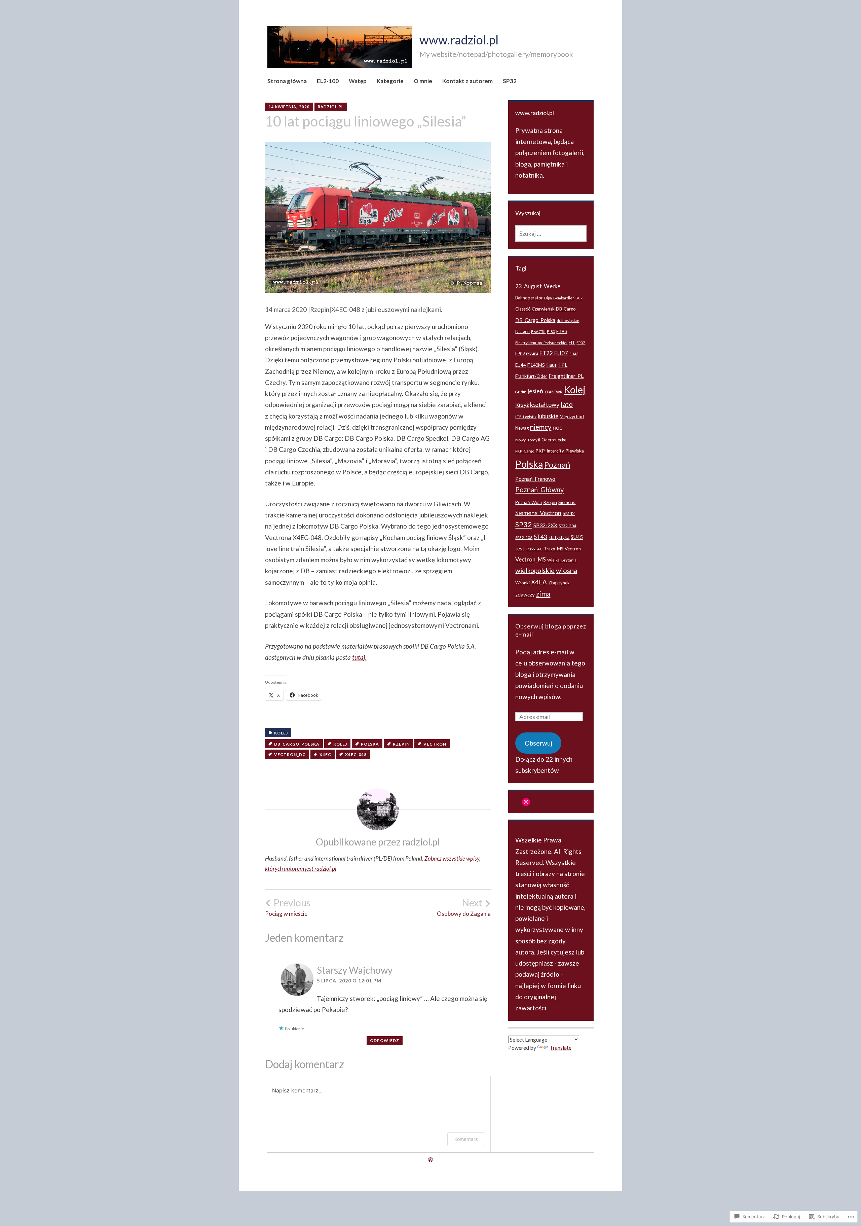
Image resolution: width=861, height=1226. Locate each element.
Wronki (522, 582)
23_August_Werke (537, 286)
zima (543, 593)
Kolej (281, 732)
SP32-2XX (545, 525)
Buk (579, 298)
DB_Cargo (566, 309)
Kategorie (390, 80)
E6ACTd (538, 331)
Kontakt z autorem (467, 80)
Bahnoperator (529, 297)
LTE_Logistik (525, 416)
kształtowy (544, 404)
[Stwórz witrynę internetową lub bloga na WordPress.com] (430, 1159)
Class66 (522, 309)
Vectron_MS (530, 559)
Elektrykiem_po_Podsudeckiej (541, 342)
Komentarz (466, 1139)
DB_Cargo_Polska (297, 744)
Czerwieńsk (543, 309)
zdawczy (525, 594)
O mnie (423, 80)
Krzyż (522, 404)
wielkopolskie (535, 570)
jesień (535, 391)
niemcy (540, 427)
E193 (561, 331)
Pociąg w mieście (287, 907)
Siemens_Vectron (538, 512)
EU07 (561, 353)
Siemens (566, 502)
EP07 (580, 342)
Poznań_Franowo (535, 478)
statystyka (559, 537)
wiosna (566, 570)
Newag (522, 428)
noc (557, 427)
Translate (560, 1047)
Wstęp (358, 80)
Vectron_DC (290, 754)
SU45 (577, 537)
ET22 (546, 353)
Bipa (548, 297)
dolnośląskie (568, 320)
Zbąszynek (559, 582)
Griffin (520, 392)
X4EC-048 (356, 754)
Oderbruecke (553, 439)
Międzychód (572, 416)
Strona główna (287, 80)
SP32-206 (523, 537)
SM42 (569, 513)
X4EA (539, 582)
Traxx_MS (553, 548)
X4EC (325, 754)
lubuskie (548, 416)
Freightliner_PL (566, 375)
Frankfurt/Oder (531, 376)
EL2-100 (328, 80)
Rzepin (401, 744)
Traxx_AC (534, 549)
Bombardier (563, 298)
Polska (370, 744)
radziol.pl (331, 107)
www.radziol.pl (458, 39)
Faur (551, 364)
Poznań (557, 464)
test (519, 548)
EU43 (573, 354)
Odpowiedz (384, 1040)
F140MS (536, 365)
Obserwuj (538, 743)
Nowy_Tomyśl (527, 439)
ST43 (540, 536)
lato (567, 404)
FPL (562, 365)
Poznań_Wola (528, 502)
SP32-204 (567, 525)
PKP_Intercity (549, 451)
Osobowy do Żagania (464, 907)
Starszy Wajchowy (354, 970)
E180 (551, 331)
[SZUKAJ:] (550, 233)
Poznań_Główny (539, 489)
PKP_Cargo (524, 451)
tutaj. (359, 657)
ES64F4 (532, 354)
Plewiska (574, 451)
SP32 (510, 80)
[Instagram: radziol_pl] (526, 802)
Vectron (434, 744)
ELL (572, 342)
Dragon (522, 331)
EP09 (520, 353)
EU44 (520, 365)
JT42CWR (553, 391)
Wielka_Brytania (561, 560)
